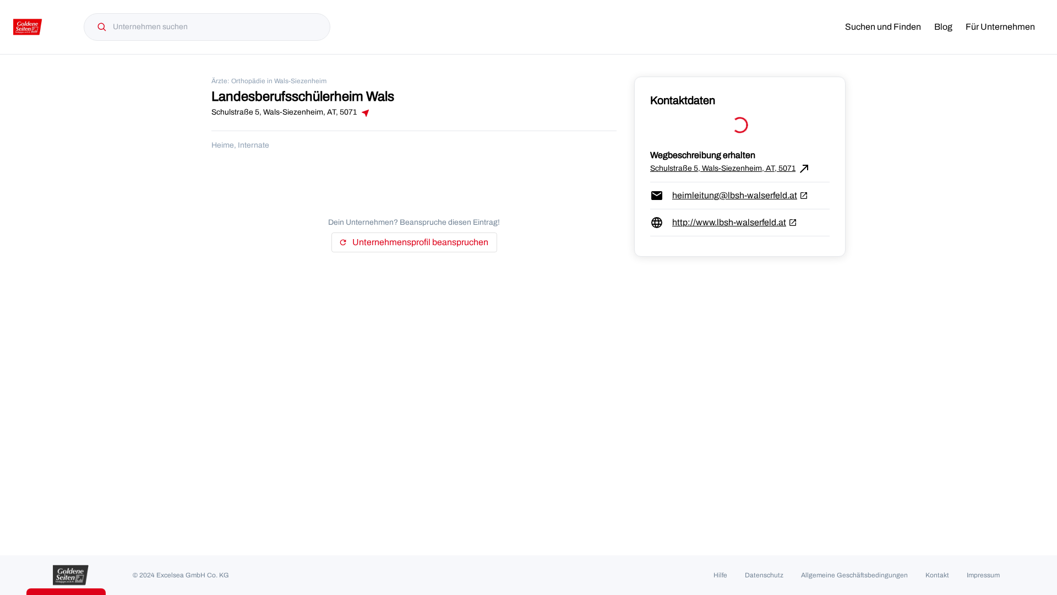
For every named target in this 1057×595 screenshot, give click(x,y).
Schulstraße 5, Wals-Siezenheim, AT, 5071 (730, 168)
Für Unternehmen (1000, 26)
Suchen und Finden (883, 26)
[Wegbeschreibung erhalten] (364, 113)
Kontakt (937, 575)
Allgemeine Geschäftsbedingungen (854, 575)
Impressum (983, 575)
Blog (943, 26)
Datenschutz (764, 575)
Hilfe (720, 575)
